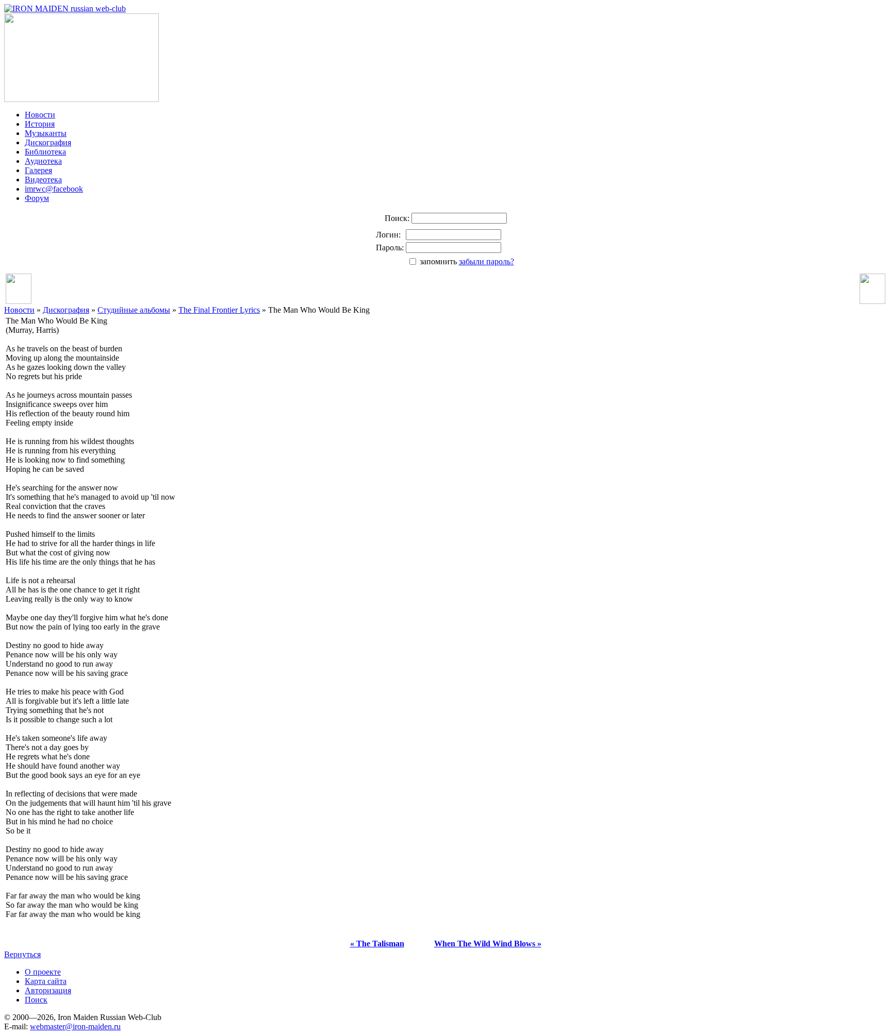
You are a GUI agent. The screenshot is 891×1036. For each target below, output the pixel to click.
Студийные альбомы (133, 309)
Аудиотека (43, 161)
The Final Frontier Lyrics (219, 309)
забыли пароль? (486, 261)
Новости (40, 114)
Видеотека (43, 179)
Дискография (48, 142)
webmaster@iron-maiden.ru (75, 1026)
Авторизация (48, 990)
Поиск (36, 999)
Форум (37, 198)
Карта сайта (46, 981)
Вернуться (22, 954)
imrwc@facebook (54, 188)
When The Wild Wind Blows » (487, 943)
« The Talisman (377, 943)
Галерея (38, 170)
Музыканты (46, 133)
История (40, 124)
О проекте (43, 971)
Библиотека (45, 151)
